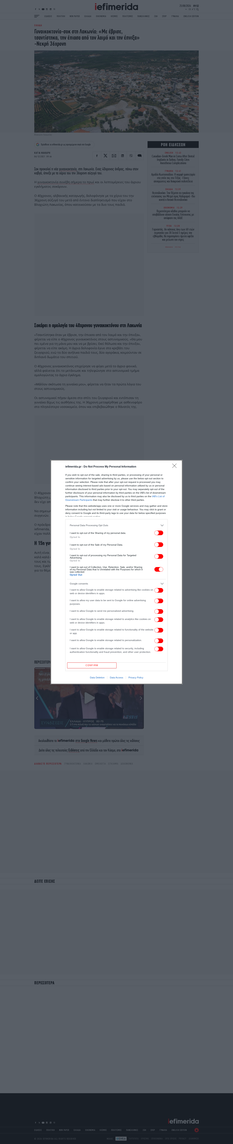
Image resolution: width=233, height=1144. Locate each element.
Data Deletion (97, 677)
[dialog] (116, 572)
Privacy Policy (135, 677)
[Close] (175, 467)
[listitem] (116, 525)
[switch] (158, 533)
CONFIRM (92, 665)
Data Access (116, 677)
